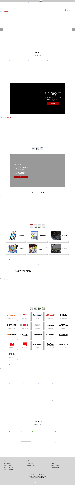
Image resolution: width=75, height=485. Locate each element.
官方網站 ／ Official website (56, 461)
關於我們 (7, 9)
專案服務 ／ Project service (56, 467)
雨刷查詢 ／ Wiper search (8, 461)
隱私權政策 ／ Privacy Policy (32, 465)
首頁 (3, 9)
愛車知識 (40, 9)
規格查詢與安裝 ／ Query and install (10, 463)
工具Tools (31, 9)
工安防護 (35, 9)
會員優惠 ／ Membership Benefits (33, 461)
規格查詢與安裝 (47, 9)
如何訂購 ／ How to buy (8, 469)
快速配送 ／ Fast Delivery (8, 467)
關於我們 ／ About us (54, 463)
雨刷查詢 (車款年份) (18, 9)
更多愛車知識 (20, 176)
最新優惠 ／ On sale (7, 465)
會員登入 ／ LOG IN (30, 463)
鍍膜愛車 (53, 103)
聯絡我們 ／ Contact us (55, 465)
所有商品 (11, 9)
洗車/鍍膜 (26, 9)
